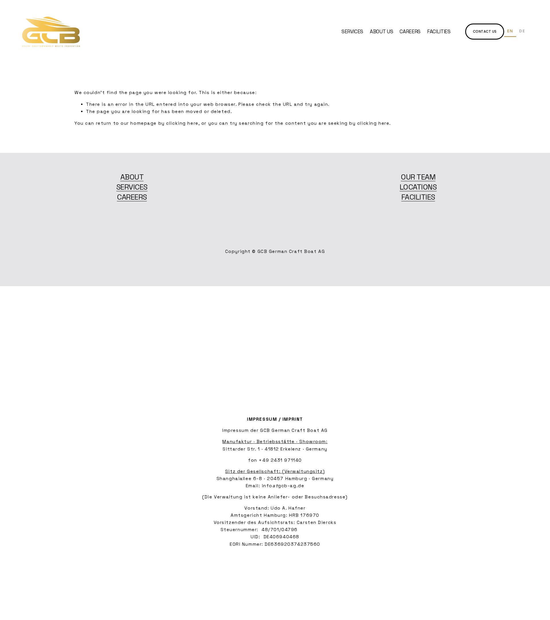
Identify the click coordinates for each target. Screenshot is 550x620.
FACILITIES (439, 31)
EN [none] (510, 31)
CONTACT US (485, 31)
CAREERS (410, 31)
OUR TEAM (418, 177)
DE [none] (522, 31)
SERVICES (352, 31)
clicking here (182, 123)
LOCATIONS (418, 187)
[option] (522, 31)
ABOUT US (381, 31)
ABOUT (132, 177)
